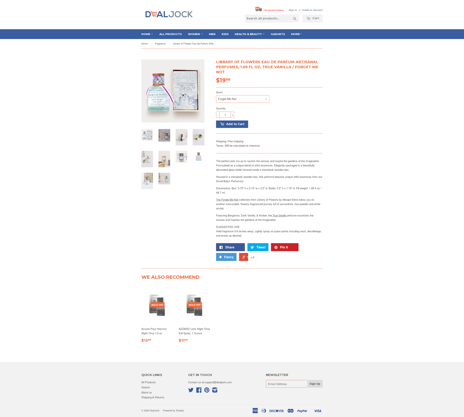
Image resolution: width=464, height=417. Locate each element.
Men (212, 34)
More (295, 34)
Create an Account (312, 10)
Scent (219, 92)
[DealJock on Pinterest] (207, 391)
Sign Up (315, 383)
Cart (315, 18)
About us (146, 392)
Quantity (221, 108)
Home (146, 34)
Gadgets (278, 34)
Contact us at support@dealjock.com (210, 382)
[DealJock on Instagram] (215, 391)
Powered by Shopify (173, 410)
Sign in (293, 10)
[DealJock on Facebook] (199, 391)
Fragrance (160, 43)
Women (194, 34)
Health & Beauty (248, 34)
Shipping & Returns (152, 397)
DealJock (155, 410)
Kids (225, 34)
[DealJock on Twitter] (191, 391)
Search (145, 387)
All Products (170, 34)
